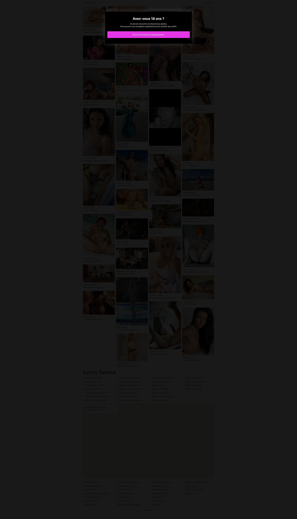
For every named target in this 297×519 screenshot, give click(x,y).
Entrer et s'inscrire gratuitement (148, 34)
